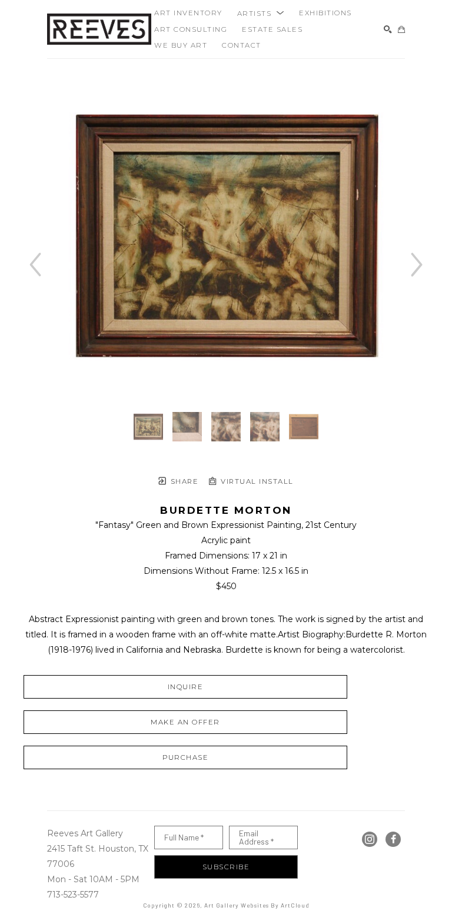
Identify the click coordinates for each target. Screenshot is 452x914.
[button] (261, 13)
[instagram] (369, 839)
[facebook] (393, 839)
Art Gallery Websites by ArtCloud (257, 905)
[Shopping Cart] (401, 29)
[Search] (388, 29)
